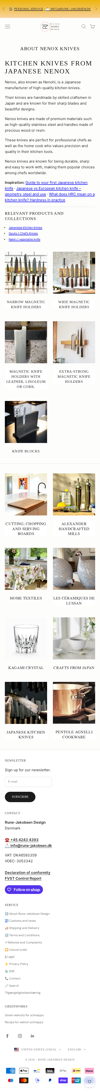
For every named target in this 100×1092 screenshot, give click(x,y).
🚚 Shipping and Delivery (22, 928)
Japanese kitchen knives (25, 227)
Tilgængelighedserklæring (23, 993)
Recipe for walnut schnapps (24, 1022)
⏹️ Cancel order (16, 950)
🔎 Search (12, 986)
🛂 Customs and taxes (20, 921)
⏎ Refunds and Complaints (23, 942)
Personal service (29, 9)
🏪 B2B (9, 971)
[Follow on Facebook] (7, 1036)
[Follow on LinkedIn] (32, 1036)
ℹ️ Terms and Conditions (22, 935)
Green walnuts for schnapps (24, 1015)
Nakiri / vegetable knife (24, 239)
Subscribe (20, 797)
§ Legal (10, 957)
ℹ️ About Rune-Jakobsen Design (27, 914)
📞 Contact (13, 978)
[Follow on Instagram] (19, 1036)
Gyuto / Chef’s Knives (23, 233)
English (74, 1049)
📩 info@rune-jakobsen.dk (68, 9)
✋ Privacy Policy (16, 964)
